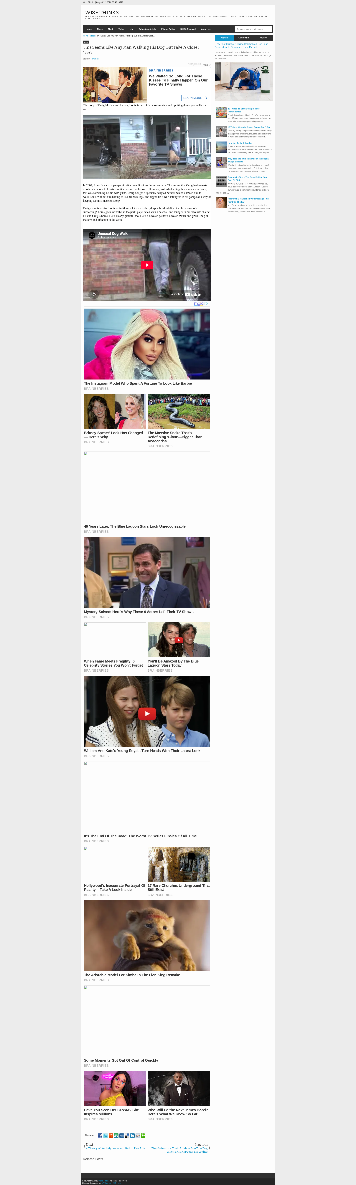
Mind (110, 29)
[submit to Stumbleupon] (116, 1135)
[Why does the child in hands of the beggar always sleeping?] (221, 168)
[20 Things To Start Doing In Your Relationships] (221, 117)
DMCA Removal (188, 29)
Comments (243, 37)
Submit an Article (147, 29)
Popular (224, 37)
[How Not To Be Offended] (221, 152)
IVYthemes (106, 1183)
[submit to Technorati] (143, 1135)
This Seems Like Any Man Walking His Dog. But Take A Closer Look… (141, 50)
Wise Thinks (102, 12)
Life (131, 29)
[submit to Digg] (121, 1135)
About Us (205, 29)
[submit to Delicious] (127, 1135)
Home (89, 29)
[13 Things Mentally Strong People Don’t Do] (221, 136)
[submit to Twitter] (105, 1135)
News (100, 29)
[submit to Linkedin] (132, 1135)
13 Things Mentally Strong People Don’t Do (249, 127)
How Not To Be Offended (240, 143)
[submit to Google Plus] (111, 1135)
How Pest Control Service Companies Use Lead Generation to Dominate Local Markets (241, 46)
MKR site (117, 1183)
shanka (95, 59)
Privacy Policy (168, 29)
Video (121, 29)
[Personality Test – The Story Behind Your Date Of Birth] (221, 186)
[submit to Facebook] (100, 1135)
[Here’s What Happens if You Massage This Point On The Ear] (221, 208)
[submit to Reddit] (138, 1135)
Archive (263, 37)
